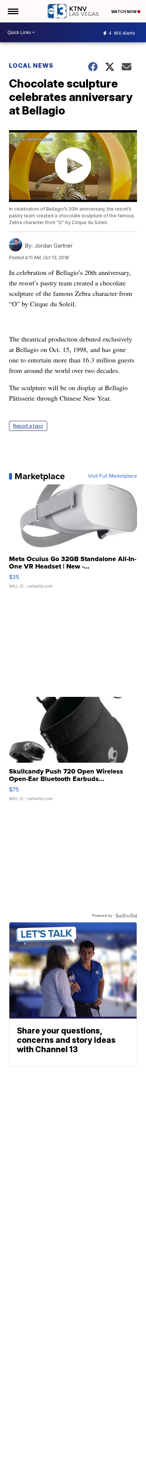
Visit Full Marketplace (112, 476)
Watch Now (124, 11)
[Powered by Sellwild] (126, 915)
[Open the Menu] (12, 11)
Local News (31, 65)
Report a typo (28, 426)
